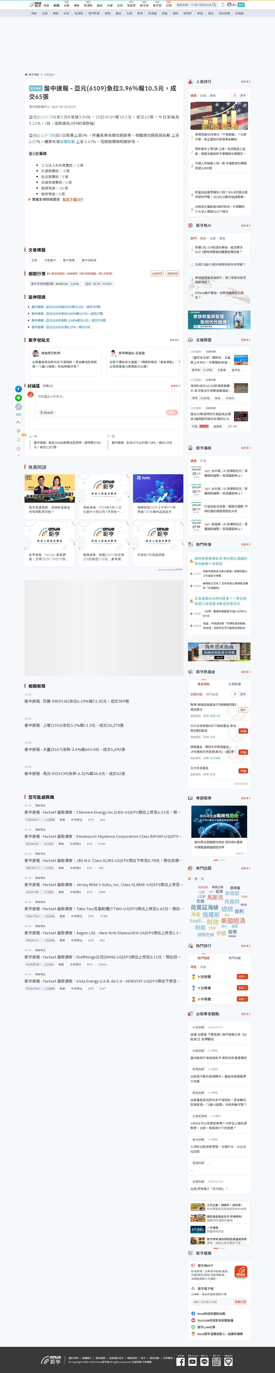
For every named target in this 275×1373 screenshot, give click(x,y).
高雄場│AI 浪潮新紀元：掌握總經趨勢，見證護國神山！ (226, 526)
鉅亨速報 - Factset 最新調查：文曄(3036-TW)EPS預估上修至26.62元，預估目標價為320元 (49, 557)
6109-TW (47, 116)
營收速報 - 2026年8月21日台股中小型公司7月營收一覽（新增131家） (103, 509)
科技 (66, 13)
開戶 (243, 710)
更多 (243, 95)
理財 (175, 13)
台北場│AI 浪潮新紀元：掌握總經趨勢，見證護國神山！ (226, 491)
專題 (200, 13)
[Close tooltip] (50, 448)
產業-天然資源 (212, 758)
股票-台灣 (209, 737)
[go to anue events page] (223, 4)
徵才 (143, 1358)
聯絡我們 (132, 1358)
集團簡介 (87, 1358)
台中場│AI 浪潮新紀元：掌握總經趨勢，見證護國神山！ (226, 473)
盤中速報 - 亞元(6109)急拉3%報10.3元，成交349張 (66, 306)
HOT (207, 471)
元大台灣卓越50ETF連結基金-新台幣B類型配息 (213, 728)
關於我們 (73, 1358)
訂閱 (169, 5)
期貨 (140, 13)
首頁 (46, 5)
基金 (100, 5)
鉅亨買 (144, 5)
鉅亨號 (157, 5)
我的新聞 (224, 13)
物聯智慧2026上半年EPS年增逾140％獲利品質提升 (157, 509)
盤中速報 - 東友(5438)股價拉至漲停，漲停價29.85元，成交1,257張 (67, 444)
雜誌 (211, 13)
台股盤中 (49, 74)
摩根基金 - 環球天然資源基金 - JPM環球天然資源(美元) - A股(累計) (212, 749)
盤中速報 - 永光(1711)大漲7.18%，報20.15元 (142, 442)
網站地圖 (154, 1358)
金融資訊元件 (116, 1358)
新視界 (188, 13)
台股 (66, 5)
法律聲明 (168, 1358)
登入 (234, 5)
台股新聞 (211, 351)
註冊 (241, 5)
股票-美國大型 (212, 716)
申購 (243, 731)
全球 (120, 5)
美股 (77, 5)
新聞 (56, 5)
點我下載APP (73, 199)
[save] (18, 439)
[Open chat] (18, 449)
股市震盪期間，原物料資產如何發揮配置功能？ (49, 509)
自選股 (239, 13)
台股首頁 (157, 273)
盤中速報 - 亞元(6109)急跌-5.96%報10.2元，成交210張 (69, 320)
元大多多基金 (199, 768)
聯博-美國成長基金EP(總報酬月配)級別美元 (213, 707)
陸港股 (88, 5)
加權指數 (67, 141)
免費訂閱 (240, 1301)
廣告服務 (100, 1358)
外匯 (110, 5)
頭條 (34, 13)
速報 (107, 13)
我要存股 (172, 273)
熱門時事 (94, 13)
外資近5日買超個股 (151, 555)
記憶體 (206, 976)
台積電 (206, 987)
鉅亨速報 (34, 74)
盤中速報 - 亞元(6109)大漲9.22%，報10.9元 (61, 327)
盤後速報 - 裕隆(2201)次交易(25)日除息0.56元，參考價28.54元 (103, 557)
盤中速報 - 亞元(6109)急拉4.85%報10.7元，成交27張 (67, 313)
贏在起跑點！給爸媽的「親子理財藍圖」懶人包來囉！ (82, 273)
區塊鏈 (152, 13)
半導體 (206, 999)
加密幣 (131, 5)
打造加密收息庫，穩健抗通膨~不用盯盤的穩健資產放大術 (226, 508)
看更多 (173, 340)
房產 (164, 13)
